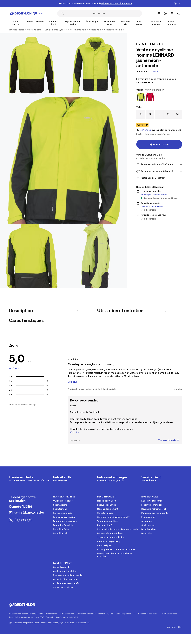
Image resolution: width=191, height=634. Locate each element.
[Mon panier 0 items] (178, 13)
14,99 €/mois (145, 130)
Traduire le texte (167, 440)
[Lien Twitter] (17, 520)
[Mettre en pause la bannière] (175, 3)
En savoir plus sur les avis (20, 405)
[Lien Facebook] (11, 520)
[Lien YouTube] (23, 520)
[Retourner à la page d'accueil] (26, 13)
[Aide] (165, 13)
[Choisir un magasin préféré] (158, 13)
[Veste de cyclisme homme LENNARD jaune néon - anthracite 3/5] (63, 160)
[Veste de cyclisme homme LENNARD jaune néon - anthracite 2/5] (32, 65)
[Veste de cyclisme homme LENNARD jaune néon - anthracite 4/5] (32, 256)
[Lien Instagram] (29, 520)
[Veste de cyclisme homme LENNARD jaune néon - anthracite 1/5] (95, 65)
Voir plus (75, 432)
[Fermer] (180, 3)
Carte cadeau (172, 23)
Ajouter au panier (159, 144)
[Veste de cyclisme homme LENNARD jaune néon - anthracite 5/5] (95, 256)
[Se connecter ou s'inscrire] (172, 13)
